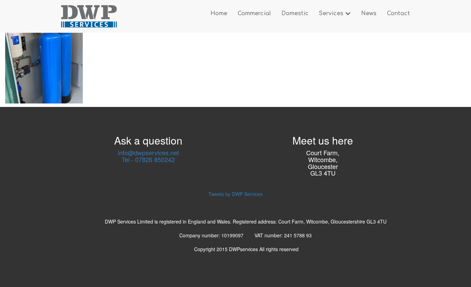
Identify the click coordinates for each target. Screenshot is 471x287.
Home (218, 13)
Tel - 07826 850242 (148, 159)
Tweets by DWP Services (235, 193)
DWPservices (244, 249)
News (369, 13)
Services (332, 13)
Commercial (254, 13)
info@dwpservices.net (148, 152)
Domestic (295, 13)
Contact (398, 13)
